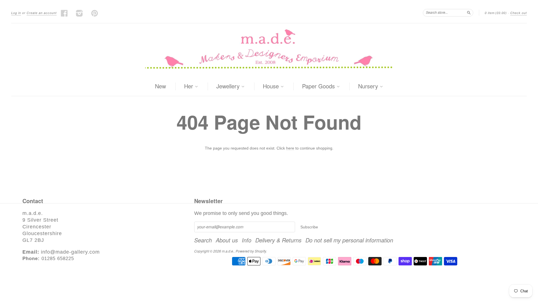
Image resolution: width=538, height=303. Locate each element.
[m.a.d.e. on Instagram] (79, 13)
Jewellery (228, 86)
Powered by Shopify (251, 251)
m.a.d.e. (228, 251)
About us (227, 240)
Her (189, 86)
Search (203, 240)
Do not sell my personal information (349, 240)
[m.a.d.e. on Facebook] (64, 13)
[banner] (269, 50)
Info (246, 240)
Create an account (42, 13)
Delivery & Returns (278, 240)
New (160, 86)
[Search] (468, 12)
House (271, 86)
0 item (496, 13)
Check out (518, 13)
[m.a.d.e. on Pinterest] (94, 13)
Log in (16, 13)
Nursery (369, 86)
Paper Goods (319, 86)
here (290, 148)
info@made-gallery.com (70, 252)
